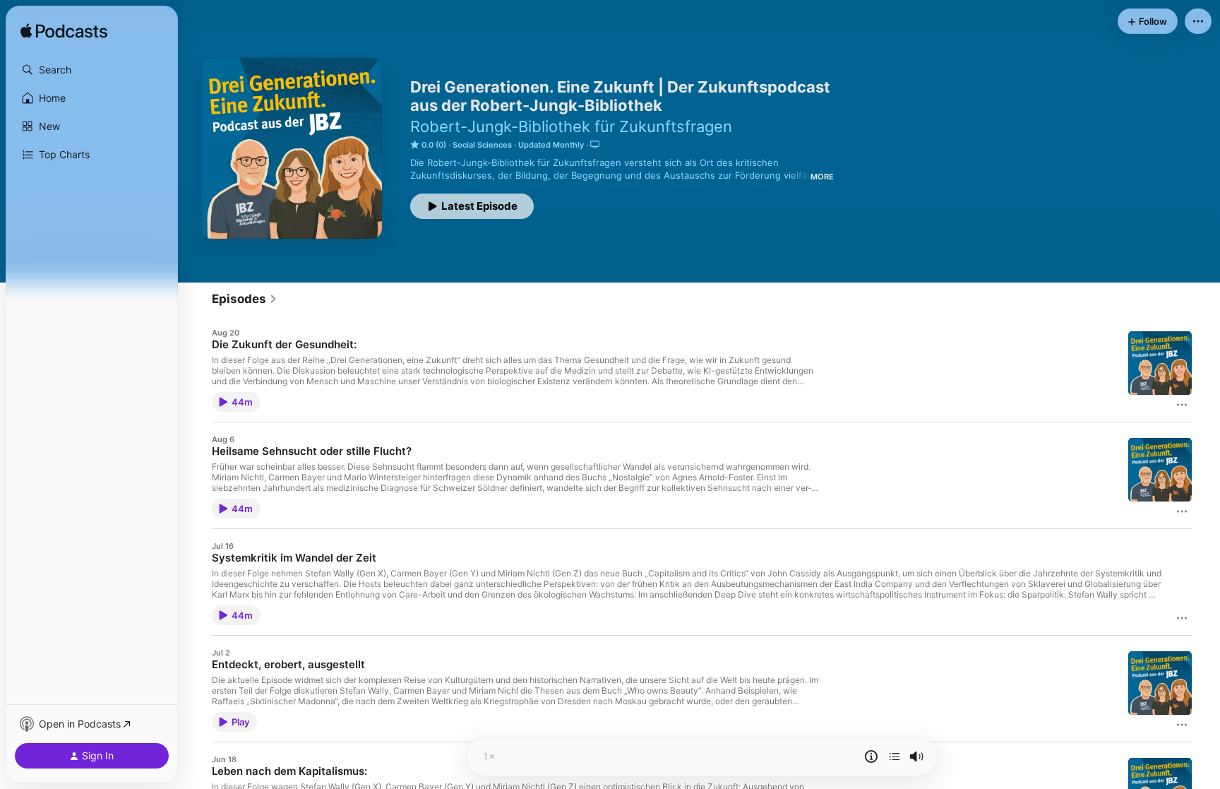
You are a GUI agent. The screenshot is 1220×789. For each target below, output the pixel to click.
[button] (92, 70)
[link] (244, 299)
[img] (63, 32)
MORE (822, 177)
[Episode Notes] (871, 756)
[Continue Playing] (894, 756)
